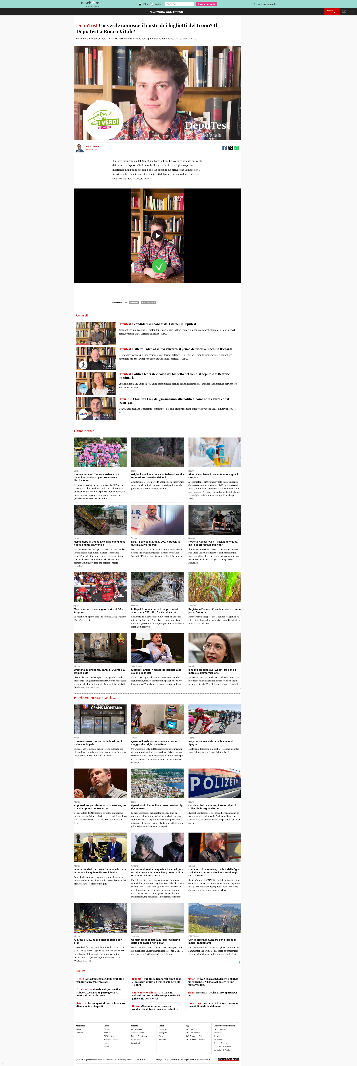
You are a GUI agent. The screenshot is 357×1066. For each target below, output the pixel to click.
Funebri (106, 1046)
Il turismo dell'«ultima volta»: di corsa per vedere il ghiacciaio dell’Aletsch (156, 995)
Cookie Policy (173, 1060)
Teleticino (218, 1032)
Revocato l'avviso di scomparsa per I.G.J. (212, 994)
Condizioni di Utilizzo (222, 1046)
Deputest (134, 302)
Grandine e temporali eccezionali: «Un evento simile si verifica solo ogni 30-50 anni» (157, 981)
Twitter (161, 1036)
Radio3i (217, 1036)
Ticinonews (218, 1039)
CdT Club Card (109, 1036)
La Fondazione (219, 1029)
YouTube (162, 1039)
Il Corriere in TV (137, 1039)
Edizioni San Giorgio (139, 1036)
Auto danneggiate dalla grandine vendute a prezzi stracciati (100, 980)
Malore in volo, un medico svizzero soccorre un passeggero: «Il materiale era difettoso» (98, 992)
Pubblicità (107, 1032)
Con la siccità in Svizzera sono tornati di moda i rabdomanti (213, 1005)
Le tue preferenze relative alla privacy (195, 1060)
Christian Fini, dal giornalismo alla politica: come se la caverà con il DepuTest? (174, 400)
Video (78, 1029)
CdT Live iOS (191, 1029)
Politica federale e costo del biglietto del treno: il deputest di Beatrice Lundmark (174, 375)
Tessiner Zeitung (220, 1043)
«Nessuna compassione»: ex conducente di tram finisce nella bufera (155, 1008)
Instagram (163, 1032)
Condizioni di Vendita (222, 1050)
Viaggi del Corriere (111, 1039)
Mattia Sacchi (92, 147)
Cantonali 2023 (148, 302)
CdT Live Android (193, 1032)
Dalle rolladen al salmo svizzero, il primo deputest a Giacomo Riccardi (175, 349)
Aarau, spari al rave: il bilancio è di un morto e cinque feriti (101, 1005)
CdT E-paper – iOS (194, 1036)
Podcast (79, 1032)
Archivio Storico (137, 1032)
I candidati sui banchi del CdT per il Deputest (157, 324)
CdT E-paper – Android (195, 1039)
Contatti (107, 1029)
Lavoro (106, 1043)
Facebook (163, 1029)
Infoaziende (136, 1043)
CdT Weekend (136, 1029)
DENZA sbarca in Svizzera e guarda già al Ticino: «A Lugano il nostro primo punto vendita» (213, 981)
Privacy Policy (160, 1060)
